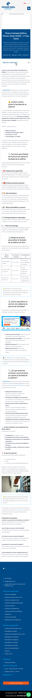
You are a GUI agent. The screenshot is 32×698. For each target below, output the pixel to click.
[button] (28, 8)
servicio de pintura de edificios (17, 385)
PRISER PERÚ (22, 693)
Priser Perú (6, 90)
